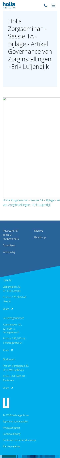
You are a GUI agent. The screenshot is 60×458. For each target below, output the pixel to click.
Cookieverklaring (11, 434)
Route (6, 308)
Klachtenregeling (11, 446)
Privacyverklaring (11, 427)
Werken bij (9, 252)
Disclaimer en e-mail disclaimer (19, 440)
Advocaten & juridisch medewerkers (11, 234)
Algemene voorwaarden (15, 421)
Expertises (9, 245)
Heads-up (40, 237)
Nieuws (38, 230)
